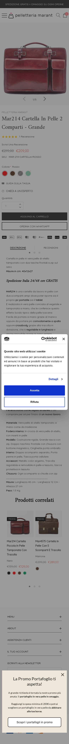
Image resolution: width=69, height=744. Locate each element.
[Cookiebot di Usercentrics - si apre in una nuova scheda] (42, 339)
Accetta (34, 390)
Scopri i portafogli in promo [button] (35, 722)
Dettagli (53, 379)
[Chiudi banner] (63, 339)
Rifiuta (34, 401)
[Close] (62, 674)
